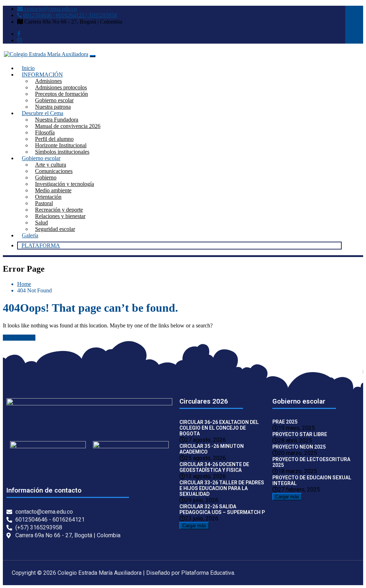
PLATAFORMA (40, 245)
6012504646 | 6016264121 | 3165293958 (69, 15)
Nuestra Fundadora (56, 120)
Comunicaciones (54, 171)
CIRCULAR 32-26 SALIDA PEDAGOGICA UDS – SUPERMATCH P (222, 509)
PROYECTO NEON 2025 (299, 447)
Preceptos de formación (61, 94)
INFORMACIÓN (42, 74)
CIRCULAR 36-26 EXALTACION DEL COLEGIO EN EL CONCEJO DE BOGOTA (219, 427)
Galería (30, 235)
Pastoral (44, 203)
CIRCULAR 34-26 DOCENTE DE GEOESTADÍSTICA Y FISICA (214, 467)
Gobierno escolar (54, 100)
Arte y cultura (50, 165)
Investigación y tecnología (64, 184)
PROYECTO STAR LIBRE (299, 434)
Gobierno (45, 177)
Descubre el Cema (42, 113)
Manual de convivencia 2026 (67, 126)
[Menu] (92, 56)
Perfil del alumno (54, 139)
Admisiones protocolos (61, 87)
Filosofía (45, 132)
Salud (41, 222)
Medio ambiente (53, 190)
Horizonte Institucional (60, 145)
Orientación (48, 197)
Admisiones (48, 81)
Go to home (22, 338)
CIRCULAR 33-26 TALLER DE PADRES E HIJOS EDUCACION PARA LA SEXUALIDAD (221, 488)
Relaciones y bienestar (60, 216)
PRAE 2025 (284, 422)
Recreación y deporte (59, 210)
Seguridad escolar (55, 229)
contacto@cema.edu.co (50, 9)
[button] (48, 462)
